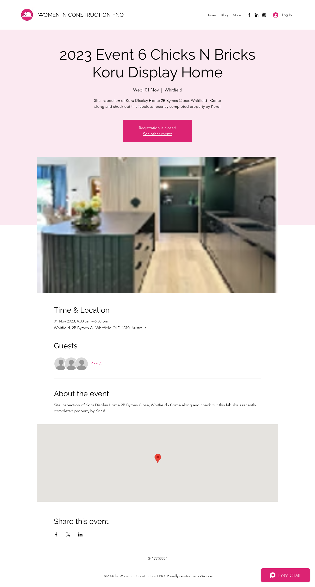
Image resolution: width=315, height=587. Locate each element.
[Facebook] (249, 15)
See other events (157, 133)
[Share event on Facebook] (56, 534)
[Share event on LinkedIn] (80, 534)
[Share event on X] (68, 534)
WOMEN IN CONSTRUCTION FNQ (81, 15)
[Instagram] (264, 15)
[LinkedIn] (256, 15)
